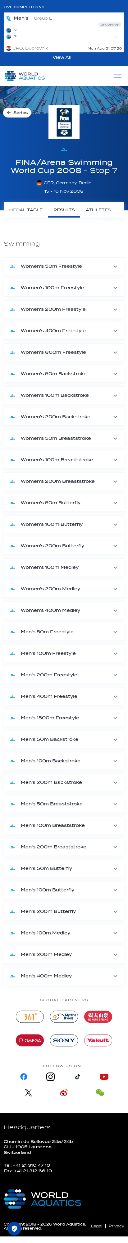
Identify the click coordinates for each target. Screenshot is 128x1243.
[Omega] (29, 1040)
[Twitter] (28, 1093)
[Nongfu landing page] (98, 1016)
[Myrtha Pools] (64, 1016)
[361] (29, 1016)
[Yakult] (98, 1040)
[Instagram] (50, 1077)
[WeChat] (100, 1093)
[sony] (64, 1040)
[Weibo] (64, 1093)
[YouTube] (104, 1077)
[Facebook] (24, 1077)
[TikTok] (77, 1077)
